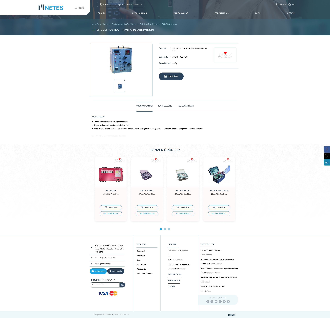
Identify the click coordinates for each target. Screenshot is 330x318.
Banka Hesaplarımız (144, 273)
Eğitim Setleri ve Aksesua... (179, 264)
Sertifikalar (141, 255)
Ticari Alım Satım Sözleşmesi (212, 286)
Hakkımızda (141, 251)
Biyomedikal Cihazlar (176, 269)
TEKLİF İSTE (112, 208)
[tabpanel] (111, 189)
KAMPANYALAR (181, 13)
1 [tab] (161, 229)
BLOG (258, 13)
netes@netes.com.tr (103, 263)
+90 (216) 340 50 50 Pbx (105, 258)
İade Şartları (206, 291)
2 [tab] (165, 229)
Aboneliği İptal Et (109, 280)
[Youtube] (224, 301)
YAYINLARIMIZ (174, 280)
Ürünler (105, 24)
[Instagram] (220, 301)
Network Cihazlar (175, 260)
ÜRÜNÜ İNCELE (112, 214)
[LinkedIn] (216, 301)
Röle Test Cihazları (169, 24)
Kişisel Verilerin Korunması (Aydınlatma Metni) (219, 268)
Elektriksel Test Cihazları (149, 24)
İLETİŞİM (291, 13)
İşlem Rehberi (206, 255)
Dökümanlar (141, 269)
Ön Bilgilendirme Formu (210, 273)
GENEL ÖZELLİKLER (186, 106)
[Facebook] (207, 301)
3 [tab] (169, 229)
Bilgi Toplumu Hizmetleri (211, 250)
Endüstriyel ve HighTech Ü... (178, 253)
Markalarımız (141, 264)
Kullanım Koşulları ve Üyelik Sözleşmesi (217, 259)
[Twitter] (212, 301)
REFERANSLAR (222, 13)
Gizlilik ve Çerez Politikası (211, 264)
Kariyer (139, 260)
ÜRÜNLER (101, 13)
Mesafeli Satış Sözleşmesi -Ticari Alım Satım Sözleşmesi (219, 279)
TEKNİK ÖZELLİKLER (165, 106)
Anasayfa (95, 24)
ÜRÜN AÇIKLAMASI (144, 106)
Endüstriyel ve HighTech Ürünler (124, 24)
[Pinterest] (228, 301)
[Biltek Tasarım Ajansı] (232, 314)
